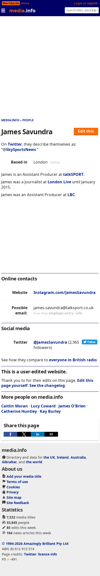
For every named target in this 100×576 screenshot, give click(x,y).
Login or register (86, 3)
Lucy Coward (43, 406)
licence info (47, 554)
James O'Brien (72, 406)
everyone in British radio (73, 360)
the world (34, 462)
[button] (10, 434)
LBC (71, 194)
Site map (14, 497)
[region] (50, 238)
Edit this (86, 131)
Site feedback (18, 502)
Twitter (15, 144)
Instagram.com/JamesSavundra (64, 292)
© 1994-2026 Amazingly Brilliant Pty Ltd (35, 543)
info (79, 313)
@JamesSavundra (50, 342)
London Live (59, 182)
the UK (49, 457)
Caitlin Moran (14, 406)
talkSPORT (73, 174)
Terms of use (17, 481)
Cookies (13, 487)
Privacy (13, 492)
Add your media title (24, 476)
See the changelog (47, 385)
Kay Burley (50, 411)
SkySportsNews (21, 149)
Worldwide (11, 3)
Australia (78, 457)
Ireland (63, 457)
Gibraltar (9, 462)
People (28, 120)
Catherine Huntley (19, 411)
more (25, 3)
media (22, 10)
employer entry (61, 313)
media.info (10, 120)
